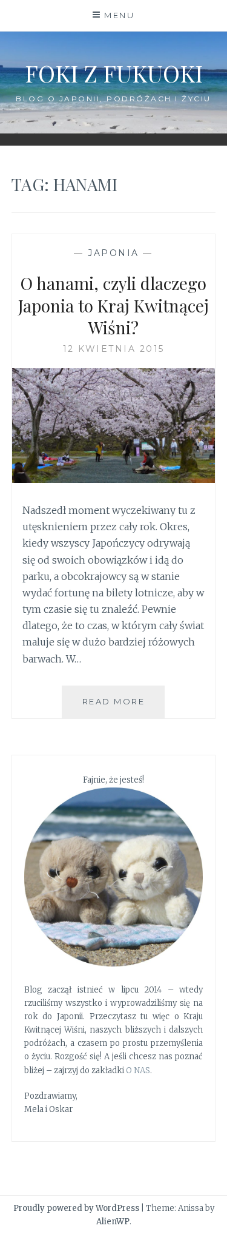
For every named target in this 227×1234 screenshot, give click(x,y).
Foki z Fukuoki (114, 73)
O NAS (138, 1070)
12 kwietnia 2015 (114, 348)
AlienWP (113, 1221)
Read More (123, 707)
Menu (119, 15)
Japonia (113, 253)
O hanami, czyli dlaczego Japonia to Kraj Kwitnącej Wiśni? (113, 305)
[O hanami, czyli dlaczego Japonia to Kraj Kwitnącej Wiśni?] (113, 479)
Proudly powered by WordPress (76, 1208)
